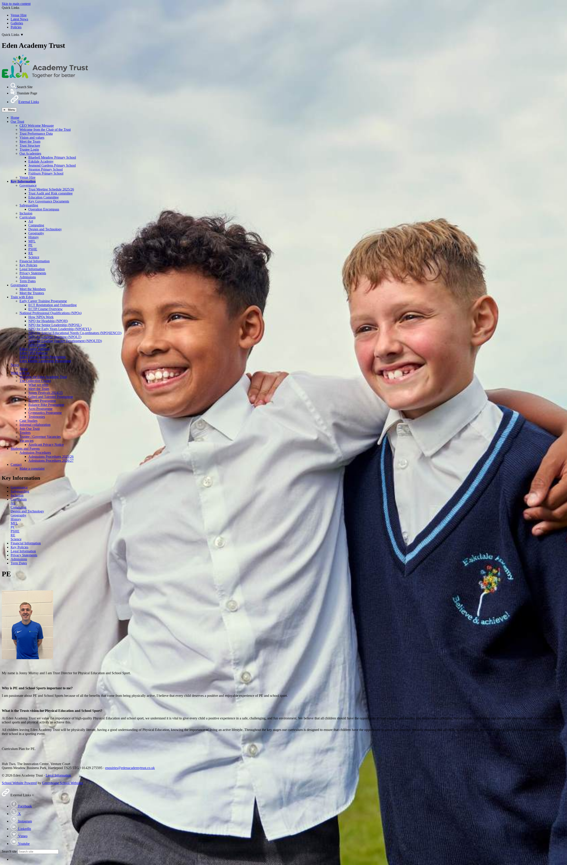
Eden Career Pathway (34, 349)
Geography (36, 233)
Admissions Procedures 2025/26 (51, 456)
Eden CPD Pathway (33, 353)
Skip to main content (16, 4)
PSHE (32, 249)
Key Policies (28, 265)
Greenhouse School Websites (62, 783)
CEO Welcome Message (36, 125)
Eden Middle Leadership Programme (45, 361)
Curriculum (27, 217)
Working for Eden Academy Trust (43, 377)
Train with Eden (22, 297)
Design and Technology (45, 229)
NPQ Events (37, 345)
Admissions (27, 277)
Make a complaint (32, 468)
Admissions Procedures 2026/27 (51, 460)
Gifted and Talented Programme (50, 397)
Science (33, 257)
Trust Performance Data (36, 133)
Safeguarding (28, 205)
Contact (16, 464)
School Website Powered (19, 783)
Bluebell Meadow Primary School (52, 157)
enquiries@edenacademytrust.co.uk (130, 768)
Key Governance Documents (48, 201)
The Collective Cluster (35, 381)
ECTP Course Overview (45, 309)
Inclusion (25, 213)
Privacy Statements (32, 273)
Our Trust (17, 121)
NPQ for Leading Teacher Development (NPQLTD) (65, 341)
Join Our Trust (29, 429)
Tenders (25, 432)
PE (30, 245)
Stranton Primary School (45, 169)
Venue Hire (19, 15)
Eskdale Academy (41, 161)
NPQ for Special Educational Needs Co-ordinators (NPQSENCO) (74, 333)
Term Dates (27, 281)
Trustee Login (29, 149)
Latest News (19, 19)
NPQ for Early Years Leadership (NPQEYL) (59, 329)
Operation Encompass (43, 209)
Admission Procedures (35, 452)
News (15, 365)
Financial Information (34, 261)
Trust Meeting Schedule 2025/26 (51, 189)
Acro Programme (40, 409)
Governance (28, 185)
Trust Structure (29, 145)
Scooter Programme (42, 401)
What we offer (38, 385)
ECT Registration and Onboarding (52, 305)
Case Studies (28, 421)
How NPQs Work (41, 317)
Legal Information (32, 269)
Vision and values (31, 137)
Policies (16, 27)
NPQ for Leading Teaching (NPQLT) (54, 337)
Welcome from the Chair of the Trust (45, 129)
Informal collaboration (34, 425)
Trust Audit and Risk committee (50, 193)
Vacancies (26, 440)
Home (15, 117)
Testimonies (36, 417)
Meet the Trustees (31, 293)
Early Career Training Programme (43, 301)
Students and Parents (25, 448)
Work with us (20, 373)
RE (30, 253)
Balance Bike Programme (46, 405)
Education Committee (43, 197)
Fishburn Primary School (45, 173)
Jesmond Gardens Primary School (52, 165)
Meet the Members (32, 289)
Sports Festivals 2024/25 (45, 393)
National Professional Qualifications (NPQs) (50, 313)
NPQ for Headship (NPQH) (48, 321)
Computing (36, 225)
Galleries (17, 23)
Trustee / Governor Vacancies (40, 436)
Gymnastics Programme (45, 413)
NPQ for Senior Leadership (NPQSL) (55, 325)
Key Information (23, 181)
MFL (32, 241)
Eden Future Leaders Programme (42, 357)
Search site (9, 851)
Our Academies (30, 153)
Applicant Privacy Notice (46, 444)
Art (30, 221)
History (33, 237)
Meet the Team (29, 141)
